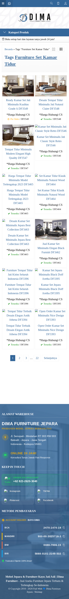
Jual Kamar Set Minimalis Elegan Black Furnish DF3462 (51, 248)
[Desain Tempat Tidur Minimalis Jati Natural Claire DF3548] (51, 85)
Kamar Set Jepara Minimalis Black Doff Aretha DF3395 (51, 289)
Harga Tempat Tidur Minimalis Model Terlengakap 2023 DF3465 (18, 197)
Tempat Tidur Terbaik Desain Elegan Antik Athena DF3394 (18, 330)
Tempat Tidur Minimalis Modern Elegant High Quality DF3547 (18, 153)
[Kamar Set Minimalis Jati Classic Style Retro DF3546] (51, 128)
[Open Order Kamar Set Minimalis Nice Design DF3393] (51, 315)
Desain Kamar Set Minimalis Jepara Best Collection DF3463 (18, 239)
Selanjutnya (50, 358)
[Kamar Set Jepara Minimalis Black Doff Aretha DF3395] (51, 274)
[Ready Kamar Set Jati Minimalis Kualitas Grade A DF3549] (18, 85)
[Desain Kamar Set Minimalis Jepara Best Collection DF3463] (18, 225)
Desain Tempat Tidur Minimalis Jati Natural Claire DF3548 (51, 104)
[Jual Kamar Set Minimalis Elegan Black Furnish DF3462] (51, 229)
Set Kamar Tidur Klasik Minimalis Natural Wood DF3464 (51, 194)
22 (37, 358)
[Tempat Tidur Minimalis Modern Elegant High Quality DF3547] (18, 134)
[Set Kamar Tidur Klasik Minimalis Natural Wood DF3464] (51, 179)
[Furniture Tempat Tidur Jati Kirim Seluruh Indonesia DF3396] (18, 274)
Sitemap (38, 592)
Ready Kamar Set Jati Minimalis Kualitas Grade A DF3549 (18, 104)
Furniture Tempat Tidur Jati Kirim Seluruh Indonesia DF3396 (18, 289)
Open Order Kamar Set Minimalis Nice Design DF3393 (51, 330)
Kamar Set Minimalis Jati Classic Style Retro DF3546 (51, 141)
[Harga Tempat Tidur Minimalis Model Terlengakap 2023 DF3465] (18, 179)
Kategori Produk (18, 32)
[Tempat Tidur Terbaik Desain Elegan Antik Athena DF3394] (18, 315)
